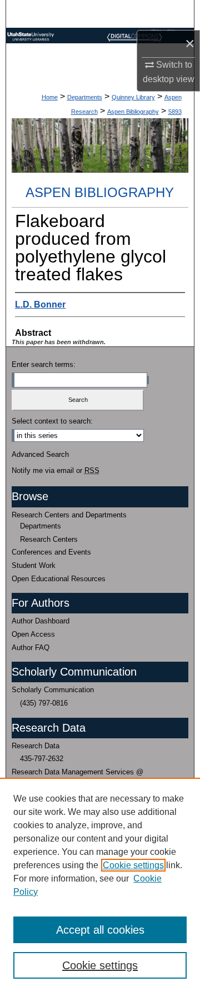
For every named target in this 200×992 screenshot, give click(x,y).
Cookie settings (133, 865)
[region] (100, 885)
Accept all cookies (100, 930)
